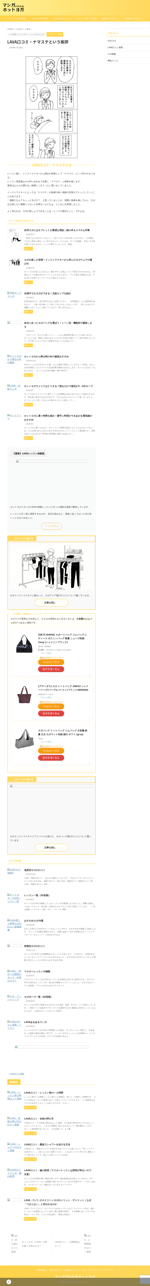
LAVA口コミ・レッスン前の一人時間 (43, 1092)
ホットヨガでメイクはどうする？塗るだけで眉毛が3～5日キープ (58, 386)
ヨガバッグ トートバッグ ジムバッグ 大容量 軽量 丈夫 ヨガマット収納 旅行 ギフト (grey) (62, 732)
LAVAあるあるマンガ (63, 18)
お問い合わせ (54, 1270)
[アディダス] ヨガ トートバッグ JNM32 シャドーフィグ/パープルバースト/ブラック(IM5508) (63, 688)
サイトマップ (108, 1270)
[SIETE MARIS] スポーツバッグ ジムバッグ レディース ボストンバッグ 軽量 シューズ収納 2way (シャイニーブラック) (62, 638)
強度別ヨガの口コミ (110, 18)
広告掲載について (71, 1270)
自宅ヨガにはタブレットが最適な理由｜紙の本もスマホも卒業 (57, 230)
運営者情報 (41, 1270)
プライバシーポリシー (90, 1270)
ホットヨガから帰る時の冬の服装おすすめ (46, 356)
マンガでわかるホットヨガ (75, 1277)
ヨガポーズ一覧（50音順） (86, 18)
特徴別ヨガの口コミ (133, 18)
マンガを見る (52, 525)
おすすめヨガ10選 (39, 18)
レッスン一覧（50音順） (16, 18)
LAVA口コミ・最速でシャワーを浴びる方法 (47, 1144)
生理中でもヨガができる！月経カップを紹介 (47, 293)
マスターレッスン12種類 (37, 971)
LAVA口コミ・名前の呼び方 (39, 1118)
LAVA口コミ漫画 (17, 1073)
